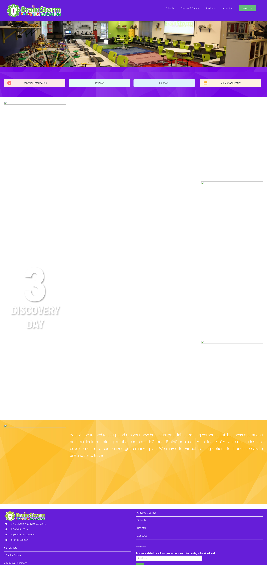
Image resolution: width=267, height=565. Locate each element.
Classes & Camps (146, 512)
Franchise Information (35, 82)
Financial (164, 82)
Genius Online (13, 555)
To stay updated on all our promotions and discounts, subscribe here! (175, 553)
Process (99, 82)
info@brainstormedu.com (21, 534)
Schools (141, 520)
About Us (142, 535)
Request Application (230, 82)
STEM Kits (11, 547)
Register (141, 527)
